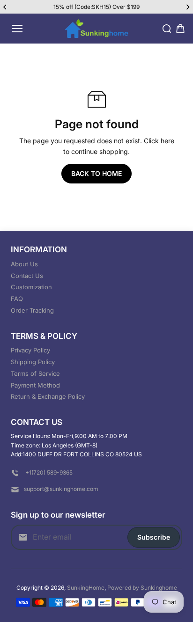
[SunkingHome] (96, 29)
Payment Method (35, 385)
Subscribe (153, 537)
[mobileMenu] (17, 28)
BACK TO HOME (96, 173)
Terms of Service (35, 373)
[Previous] (5, 7)
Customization (31, 287)
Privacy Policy (30, 350)
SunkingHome (85, 587)
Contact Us (27, 275)
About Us (24, 264)
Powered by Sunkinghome (142, 587)
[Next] (187, 7)
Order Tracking (32, 310)
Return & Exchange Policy (48, 396)
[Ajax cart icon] (180, 28)
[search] (166, 28)
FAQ (17, 298)
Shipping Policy (33, 362)
